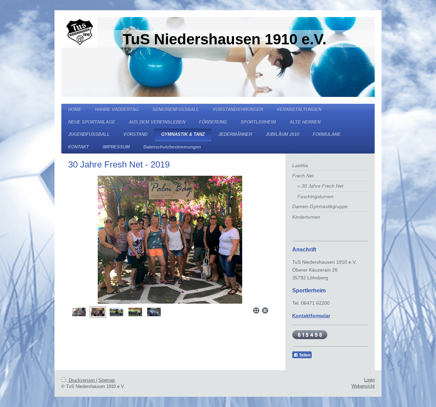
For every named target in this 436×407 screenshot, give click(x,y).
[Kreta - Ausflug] (170, 240)
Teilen (304, 355)
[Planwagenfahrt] (116, 312)
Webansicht (363, 386)
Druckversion (81, 380)
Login (369, 379)
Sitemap (106, 380)
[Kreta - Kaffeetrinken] (79, 312)
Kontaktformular (311, 315)
